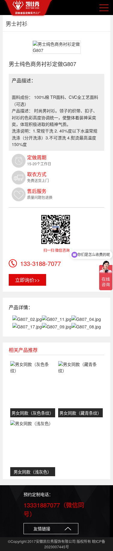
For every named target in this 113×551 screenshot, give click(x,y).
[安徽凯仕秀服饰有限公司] (28, 9)
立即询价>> (27, 279)
